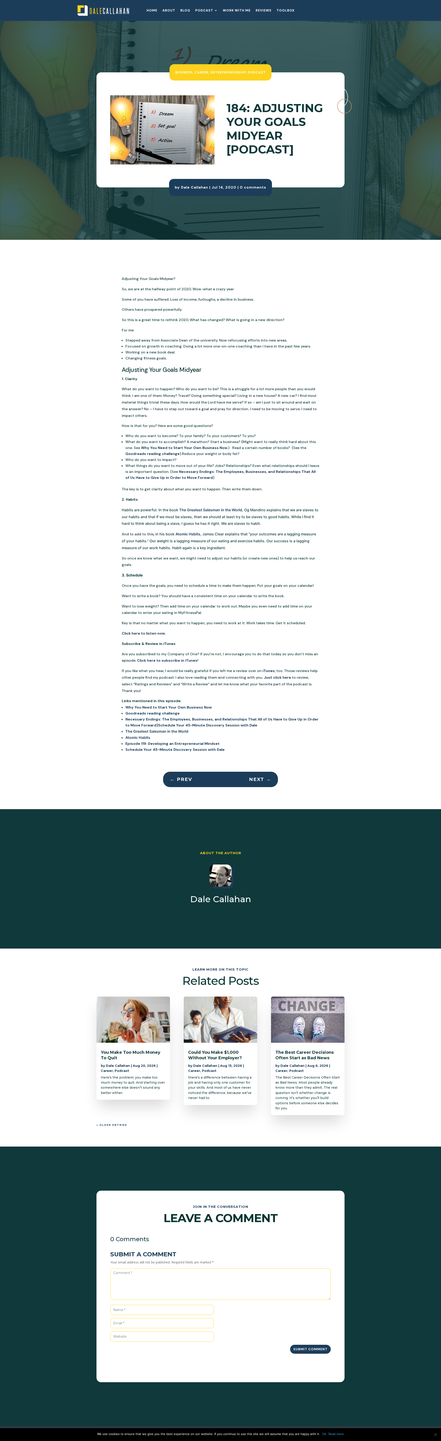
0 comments (253, 187)
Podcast (204, 10)
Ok (324, 1434)
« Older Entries (111, 1125)
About (168, 10)
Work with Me (237, 10)
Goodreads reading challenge (152, 453)
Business (184, 72)
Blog (185, 10)
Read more (336, 1434)
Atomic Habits (187, 534)
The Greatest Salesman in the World (210, 510)
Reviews (263, 10)
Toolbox (285, 10)
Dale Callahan (194, 187)
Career (202, 72)
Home (152, 10)
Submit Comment (310, 1349)
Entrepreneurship (228, 72)
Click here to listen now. (144, 633)
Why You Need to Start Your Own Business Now (184, 447)
